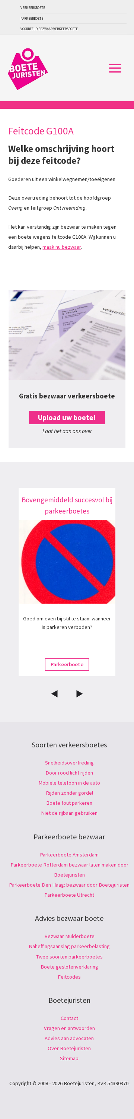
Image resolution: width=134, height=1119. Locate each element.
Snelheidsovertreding (69, 762)
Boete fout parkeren (69, 802)
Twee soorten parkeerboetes (69, 956)
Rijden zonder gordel (69, 792)
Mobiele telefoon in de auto (69, 782)
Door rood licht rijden (69, 772)
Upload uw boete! (67, 417)
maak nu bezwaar (61, 247)
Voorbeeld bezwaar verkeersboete (49, 29)
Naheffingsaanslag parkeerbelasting (69, 946)
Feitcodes (69, 976)
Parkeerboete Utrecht (69, 894)
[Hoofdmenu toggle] (115, 68)
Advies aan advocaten (69, 1038)
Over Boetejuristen (69, 1048)
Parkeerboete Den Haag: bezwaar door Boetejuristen (69, 884)
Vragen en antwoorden (69, 1028)
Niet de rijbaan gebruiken (69, 813)
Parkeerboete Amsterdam (69, 854)
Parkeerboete (31, 18)
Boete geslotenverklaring (69, 966)
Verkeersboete (32, 8)
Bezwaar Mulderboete (69, 936)
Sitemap (69, 1058)
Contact (69, 1018)
